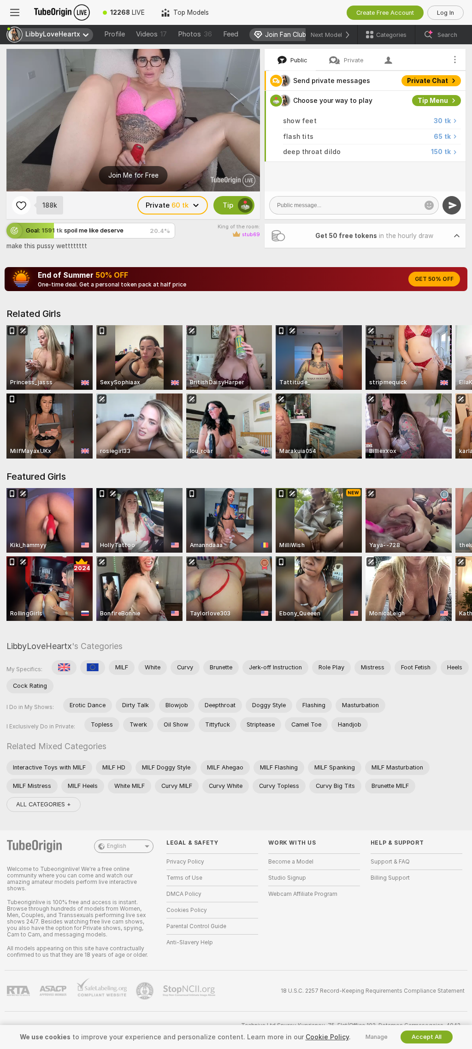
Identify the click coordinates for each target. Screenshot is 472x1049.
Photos (195, 34)
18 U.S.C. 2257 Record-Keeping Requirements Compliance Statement (373, 991)
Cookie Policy (327, 1037)
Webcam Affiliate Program (302, 894)
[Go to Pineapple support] (145, 991)
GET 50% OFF (434, 279)
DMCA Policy (183, 894)
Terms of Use (184, 878)
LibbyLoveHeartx (39, 646)
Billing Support (390, 878)
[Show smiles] (429, 205)
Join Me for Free (133, 175)
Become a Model (290, 861)
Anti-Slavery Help (189, 942)
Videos (151, 34)
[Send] (451, 205)
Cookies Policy (186, 910)
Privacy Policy (185, 861)
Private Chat (427, 80)
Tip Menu (433, 100)
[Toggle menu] (15, 12)
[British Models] (64, 667)
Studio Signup (287, 878)
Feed (230, 34)
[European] (92, 667)
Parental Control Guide (196, 926)
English (116, 846)
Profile (114, 34)
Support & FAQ (390, 861)
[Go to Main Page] (62, 12)
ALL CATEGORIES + (43, 804)
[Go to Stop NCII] (190, 990)
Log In (445, 12)
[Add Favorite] (21, 205)
